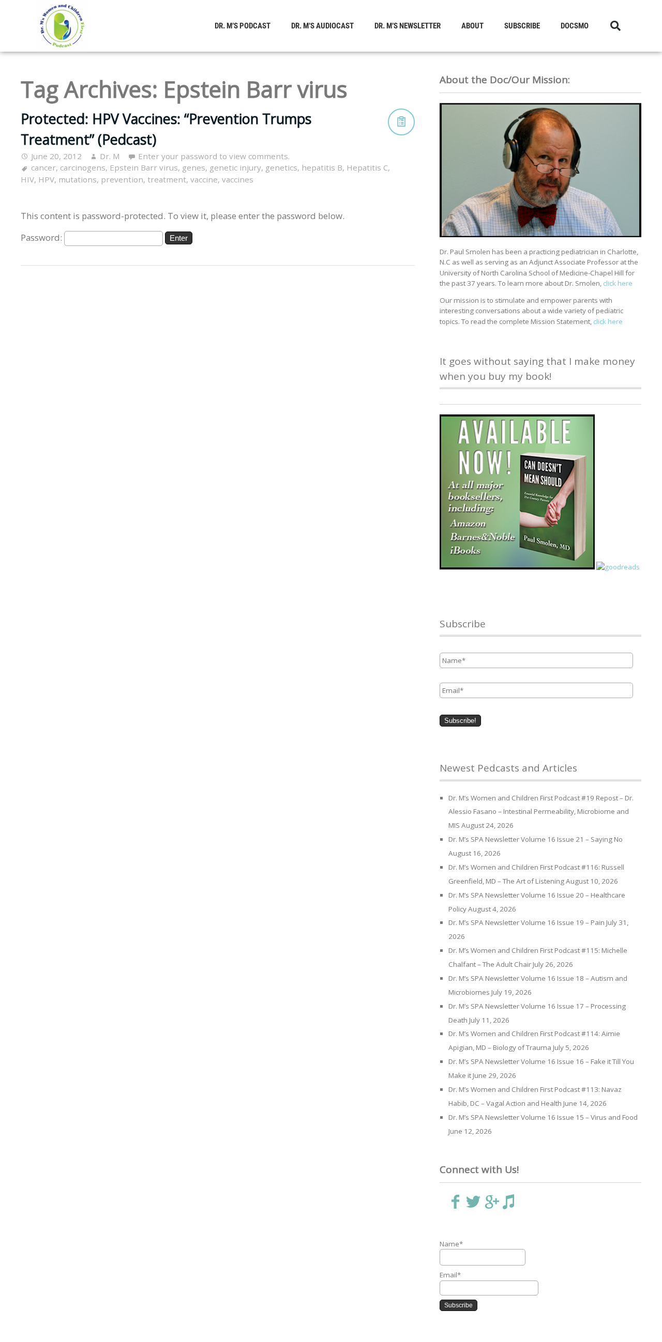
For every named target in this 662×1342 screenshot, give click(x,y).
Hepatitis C (367, 167)
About (472, 25)
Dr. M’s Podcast (242, 25)
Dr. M (110, 156)
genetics (281, 167)
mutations (77, 179)
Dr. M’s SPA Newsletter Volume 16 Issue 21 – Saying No (535, 839)
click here (618, 283)
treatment (166, 179)
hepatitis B (322, 167)
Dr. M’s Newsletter (407, 25)
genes (193, 167)
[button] (615, 26)
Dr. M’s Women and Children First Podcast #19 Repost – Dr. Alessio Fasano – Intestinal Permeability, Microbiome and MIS (541, 811)
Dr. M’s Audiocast (322, 25)
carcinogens (83, 167)
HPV (46, 179)
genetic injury (235, 167)
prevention (122, 179)
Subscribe (522, 25)
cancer (43, 167)
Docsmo (575, 25)
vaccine (204, 179)
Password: (42, 237)
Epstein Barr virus (144, 167)
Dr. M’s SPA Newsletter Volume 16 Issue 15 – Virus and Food (543, 1117)
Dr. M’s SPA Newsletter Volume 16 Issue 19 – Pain (526, 922)
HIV (27, 179)
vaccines (237, 179)
